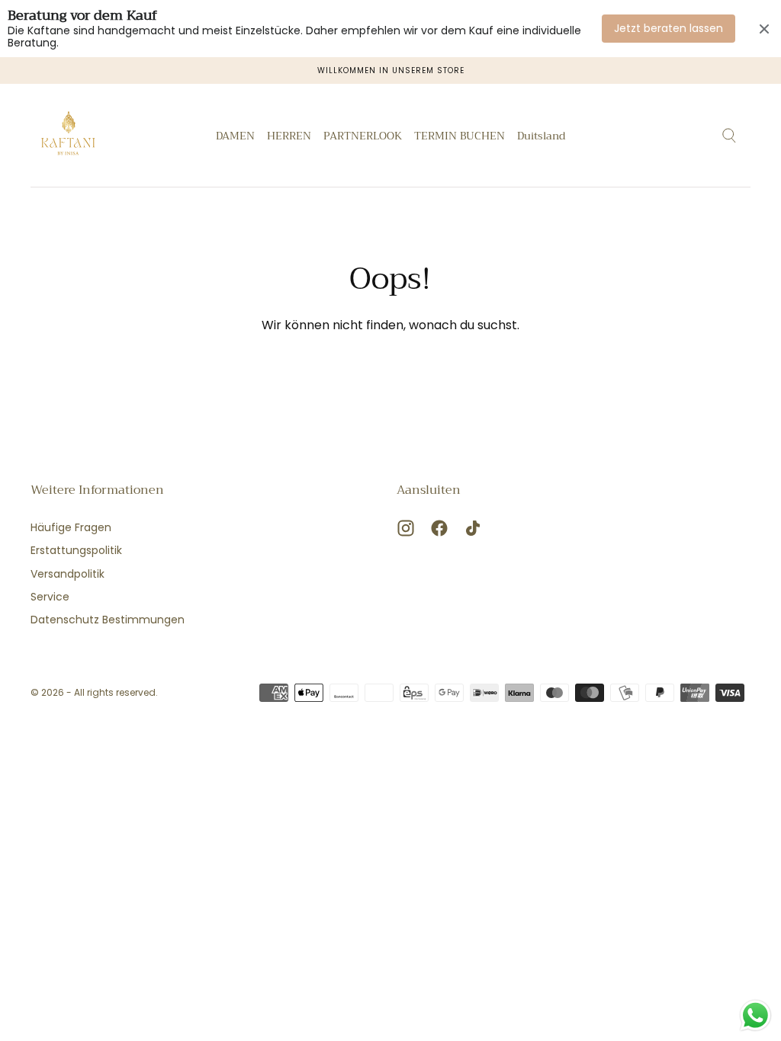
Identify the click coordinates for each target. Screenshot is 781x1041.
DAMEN (235, 137)
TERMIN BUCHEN (459, 137)
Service (50, 596)
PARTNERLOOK (362, 137)
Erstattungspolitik (76, 550)
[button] (541, 138)
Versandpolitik (67, 573)
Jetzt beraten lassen (668, 28)
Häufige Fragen (71, 527)
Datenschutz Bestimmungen (108, 619)
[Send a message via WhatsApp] (755, 1015)
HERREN (289, 137)
